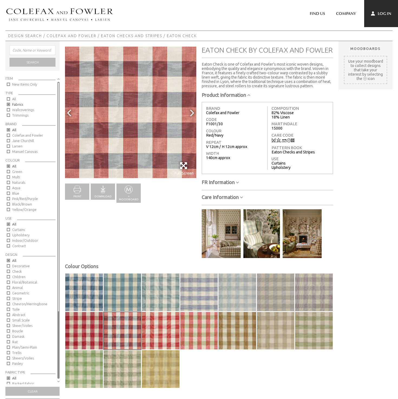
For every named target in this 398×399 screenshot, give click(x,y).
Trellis (16, 353)
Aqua (16, 188)
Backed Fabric (23, 383)
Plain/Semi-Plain (24, 347)
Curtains (18, 229)
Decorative (21, 266)
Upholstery (21, 235)
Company (346, 13)
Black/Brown (22, 204)
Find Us (317, 13)
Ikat (15, 342)
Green (17, 171)
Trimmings (20, 115)
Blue (15, 193)
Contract (19, 246)
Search (33, 62)
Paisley (17, 363)
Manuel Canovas (25, 151)
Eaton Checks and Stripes (131, 36)
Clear (33, 391)
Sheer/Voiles (22, 325)
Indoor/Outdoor (25, 240)
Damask (18, 336)
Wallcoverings (23, 110)
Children (18, 277)
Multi (16, 177)
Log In (384, 13)
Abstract (18, 315)
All (14, 99)
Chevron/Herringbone (29, 304)
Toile (16, 309)
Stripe (17, 298)
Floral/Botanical (24, 282)
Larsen (17, 146)
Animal (17, 287)
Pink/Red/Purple (25, 199)
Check (17, 271)
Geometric (20, 293)
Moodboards (365, 48)
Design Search (25, 36)
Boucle (17, 331)
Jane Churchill (23, 141)
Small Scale (21, 320)
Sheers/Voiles (23, 358)
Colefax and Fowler (71, 36)
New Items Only (24, 84)
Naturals (18, 182)
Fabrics (17, 104)
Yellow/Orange (24, 209)
